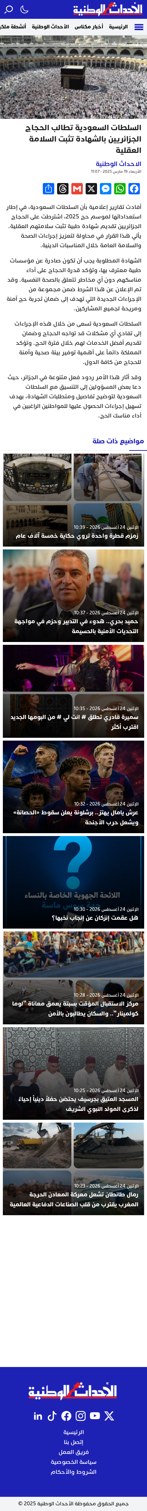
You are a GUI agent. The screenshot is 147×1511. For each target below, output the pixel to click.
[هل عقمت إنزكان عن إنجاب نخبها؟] (73, 882)
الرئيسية (118, 27)
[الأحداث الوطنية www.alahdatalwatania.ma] (109, 9)
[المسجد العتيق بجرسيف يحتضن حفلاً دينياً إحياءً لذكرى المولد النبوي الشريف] (73, 1073)
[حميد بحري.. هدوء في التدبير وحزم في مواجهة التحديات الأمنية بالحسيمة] (73, 595)
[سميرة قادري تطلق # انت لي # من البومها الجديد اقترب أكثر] (73, 691)
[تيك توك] (52, 1416)
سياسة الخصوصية (74, 1462)
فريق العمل (74, 1452)
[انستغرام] (80, 1416)
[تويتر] (109, 1416)
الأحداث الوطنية (50, 27)
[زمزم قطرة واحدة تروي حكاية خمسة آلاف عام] (73, 500)
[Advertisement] (73, 1291)
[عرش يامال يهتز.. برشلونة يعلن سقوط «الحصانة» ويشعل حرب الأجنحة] (73, 787)
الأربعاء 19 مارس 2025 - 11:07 (116, 171)
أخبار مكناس (89, 27)
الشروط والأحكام (73, 1472)
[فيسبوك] (66, 1416)
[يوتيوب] (95, 1416)
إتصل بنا (73, 1442)
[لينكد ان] (38, 1416)
